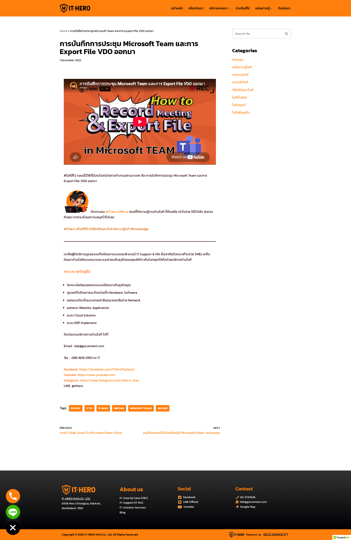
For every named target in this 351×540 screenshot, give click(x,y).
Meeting (119, 408)
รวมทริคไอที (240, 82)
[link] (106, 369)
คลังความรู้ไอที (242, 67)
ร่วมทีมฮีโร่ (243, 8)
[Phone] (13, 496)
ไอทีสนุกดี (239, 104)
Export (75, 408)
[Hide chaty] (13, 528)
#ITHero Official (117, 211)
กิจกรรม (237, 59)
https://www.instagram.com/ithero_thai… (109, 380)
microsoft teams (141, 408)
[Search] (286, 33)
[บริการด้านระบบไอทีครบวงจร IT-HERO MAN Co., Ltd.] (75, 8)
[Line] (13, 512)
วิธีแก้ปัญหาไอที (242, 89)
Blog (123, 512)
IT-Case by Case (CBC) (134, 498)
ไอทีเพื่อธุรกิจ (241, 112)
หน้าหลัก (177, 8)
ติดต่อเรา (284, 8)
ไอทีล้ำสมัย (239, 97)
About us (131, 489)
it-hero (103, 408)
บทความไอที (240, 74)
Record (162, 408)
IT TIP (89, 408)
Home (63, 31)
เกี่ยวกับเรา (195, 8)
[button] (229, 8)
